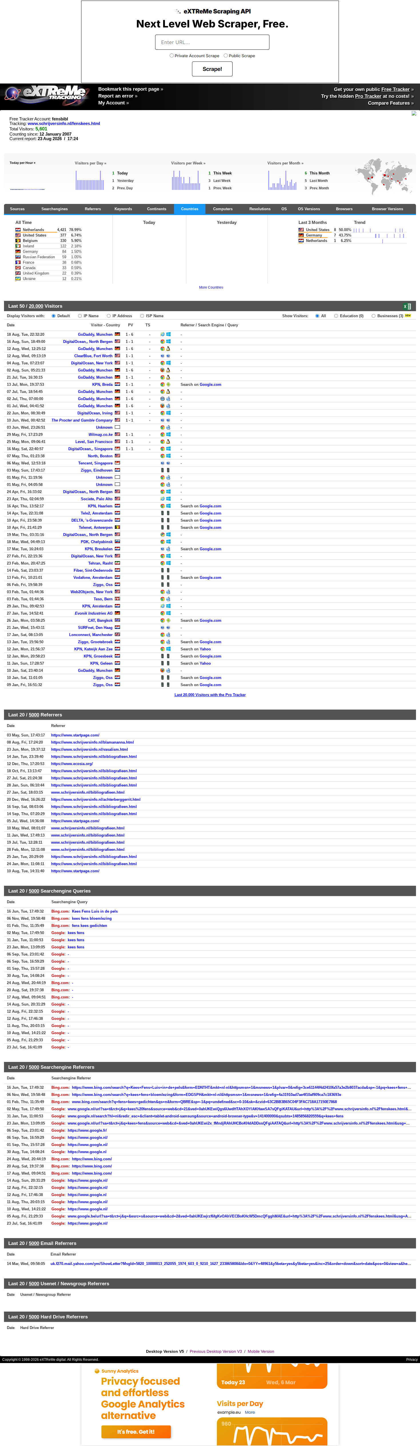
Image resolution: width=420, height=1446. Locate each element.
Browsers (344, 209)
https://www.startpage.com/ (75, 735)
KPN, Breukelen (99, 549)
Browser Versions (387, 209)
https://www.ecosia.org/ (72, 764)
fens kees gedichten (89, 925)
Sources (17, 209)
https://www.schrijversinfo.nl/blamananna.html (92, 742)
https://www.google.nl (87, 1152)
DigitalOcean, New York (92, 363)
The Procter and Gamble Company (82, 420)
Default (63, 316)
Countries (189, 209)
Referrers (93, 209)
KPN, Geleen (101, 663)
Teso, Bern (103, 599)
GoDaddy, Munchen (95, 334)
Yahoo (205, 649)
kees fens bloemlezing (92, 918)
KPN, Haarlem (100, 506)
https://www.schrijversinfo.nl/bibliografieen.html (94, 756)
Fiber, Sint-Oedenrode (93, 570)
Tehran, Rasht (100, 563)
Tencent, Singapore (95, 463)
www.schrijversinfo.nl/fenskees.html (64, 123)
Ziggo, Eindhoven (97, 470)
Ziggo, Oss (103, 585)
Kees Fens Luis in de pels (95, 911)
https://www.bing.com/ (92, 1159)
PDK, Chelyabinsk (97, 542)
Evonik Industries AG (94, 613)
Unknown (104, 427)
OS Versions (309, 209)
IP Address (121, 316)
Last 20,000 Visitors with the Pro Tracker (210, 695)
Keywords (123, 209)
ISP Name (154, 316)
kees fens (76, 933)
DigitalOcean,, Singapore (90, 449)
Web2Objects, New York (92, 592)
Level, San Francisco (94, 442)
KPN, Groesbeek (98, 656)
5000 (34, 715)
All (323, 316)
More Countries (211, 287)
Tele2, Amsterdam (97, 513)
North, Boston (100, 456)
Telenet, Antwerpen (96, 527)
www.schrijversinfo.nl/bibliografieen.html (88, 792)
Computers (223, 209)
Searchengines (54, 209)
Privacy (412, 1360)
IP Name (91, 316)
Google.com (210, 384)
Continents (156, 209)
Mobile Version (261, 1351)
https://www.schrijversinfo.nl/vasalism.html (89, 749)
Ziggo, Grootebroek (95, 642)
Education (351, 316)
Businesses (389, 316)
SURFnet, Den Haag (95, 627)
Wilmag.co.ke (101, 434)
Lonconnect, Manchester (91, 635)
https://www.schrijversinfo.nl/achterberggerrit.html (96, 799)
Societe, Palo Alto (97, 499)
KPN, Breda (102, 384)
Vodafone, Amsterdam (93, 577)
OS (284, 209)
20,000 (36, 306)
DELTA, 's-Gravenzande (92, 520)
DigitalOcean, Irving (95, 413)
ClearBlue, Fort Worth (93, 356)
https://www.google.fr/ (87, 1130)
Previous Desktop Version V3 (216, 1351)
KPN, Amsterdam (97, 606)
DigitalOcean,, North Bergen (88, 341)
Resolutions (260, 209)
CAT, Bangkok (100, 620)
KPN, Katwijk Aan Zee (93, 649)
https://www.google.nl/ (88, 1137)
